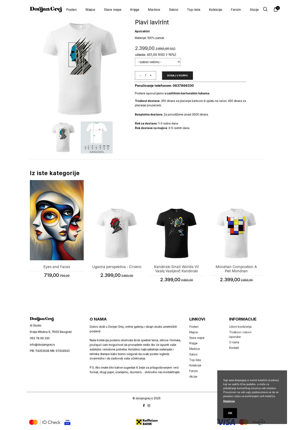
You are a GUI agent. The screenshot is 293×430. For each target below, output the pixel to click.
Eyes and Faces (56, 267)
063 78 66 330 (40, 338)
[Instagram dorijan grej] (148, 405)
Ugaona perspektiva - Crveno (116, 267)
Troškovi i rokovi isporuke (240, 334)
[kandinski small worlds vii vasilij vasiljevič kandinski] (176, 220)
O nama (234, 342)
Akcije (254, 10)
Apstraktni (142, 31)
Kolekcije (215, 10)
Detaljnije (229, 401)
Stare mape (112, 10)
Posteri (71, 10)
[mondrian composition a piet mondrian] (236, 220)
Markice (154, 10)
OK (230, 413)
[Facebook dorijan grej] (144, 405)
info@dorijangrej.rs (42, 344)
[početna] (46, 9)
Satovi (173, 10)
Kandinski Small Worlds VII (176, 269)
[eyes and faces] (57, 220)
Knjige (134, 10)
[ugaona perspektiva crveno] (117, 220)
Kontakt (234, 347)
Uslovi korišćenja (240, 326)
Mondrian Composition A (236, 269)
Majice (90, 10)
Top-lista (193, 10)
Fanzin (236, 10)
